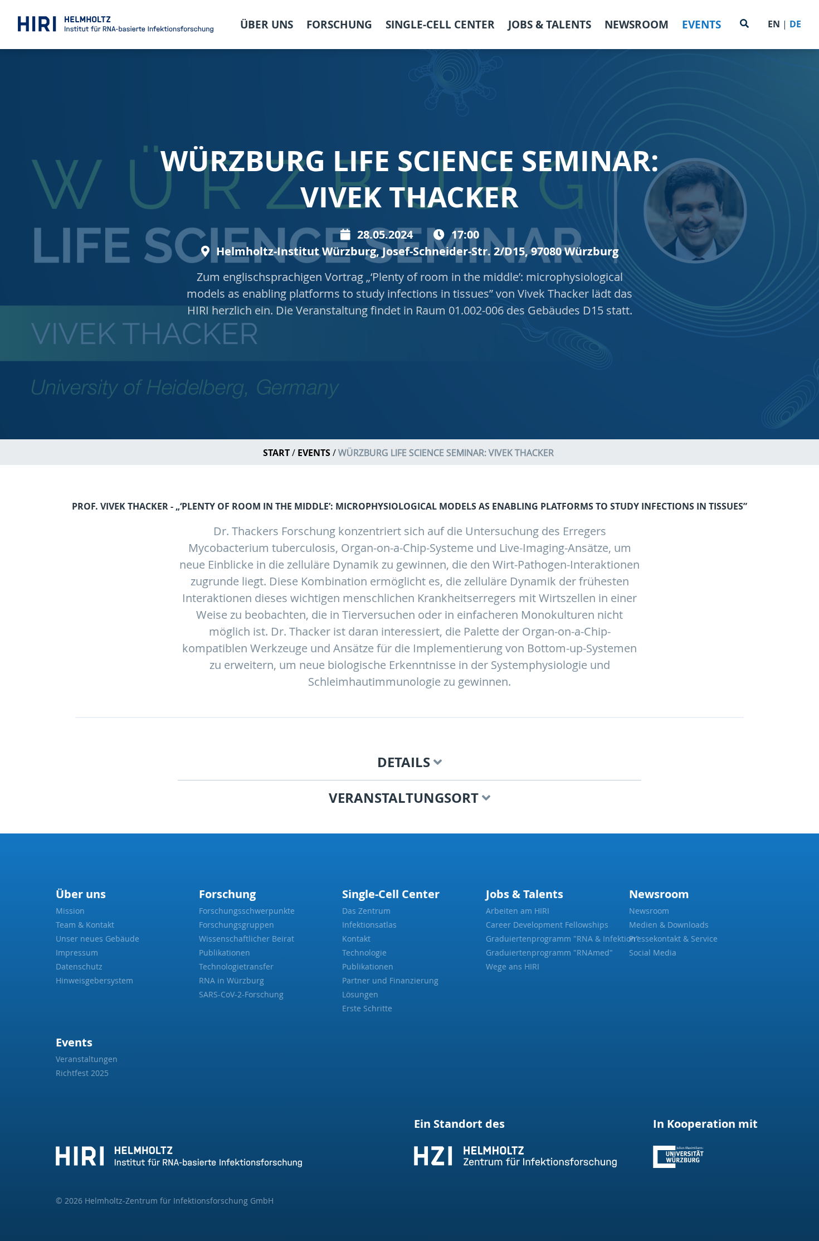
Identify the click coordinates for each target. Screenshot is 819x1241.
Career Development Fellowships (547, 924)
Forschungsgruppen (236, 924)
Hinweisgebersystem (94, 980)
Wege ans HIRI (512, 966)
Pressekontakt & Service (673, 938)
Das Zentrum (366, 910)
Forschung (339, 24)
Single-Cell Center (440, 24)
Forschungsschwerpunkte (247, 910)
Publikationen (224, 952)
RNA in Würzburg (231, 980)
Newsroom (636, 24)
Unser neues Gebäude (97, 938)
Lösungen (360, 994)
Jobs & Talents (549, 24)
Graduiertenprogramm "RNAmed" (549, 952)
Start (276, 453)
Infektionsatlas (369, 924)
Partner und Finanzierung (390, 980)
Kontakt (356, 938)
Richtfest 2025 (82, 1073)
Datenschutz (79, 966)
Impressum (77, 952)
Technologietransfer (236, 966)
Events (701, 24)
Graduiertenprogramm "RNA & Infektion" (553, 938)
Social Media (652, 952)
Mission (70, 910)
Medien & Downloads (669, 924)
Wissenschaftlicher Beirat (246, 938)
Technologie (364, 952)
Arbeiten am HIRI (517, 910)
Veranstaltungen (87, 1059)
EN (774, 24)
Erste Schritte (367, 1008)
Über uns (266, 24)
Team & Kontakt (85, 924)
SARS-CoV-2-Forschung (241, 994)
